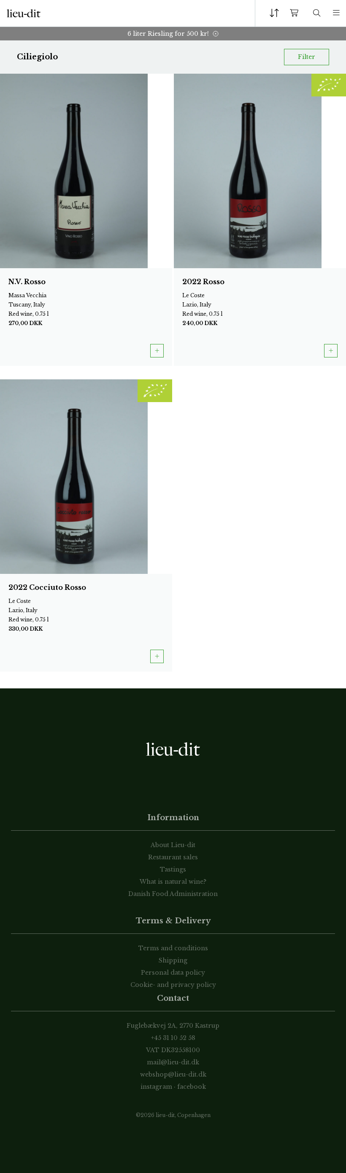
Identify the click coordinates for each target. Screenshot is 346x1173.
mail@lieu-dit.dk (173, 1062)
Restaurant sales (173, 857)
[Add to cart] (157, 350)
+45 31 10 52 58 (173, 1038)
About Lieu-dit (173, 845)
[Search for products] (317, 13)
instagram (156, 1086)
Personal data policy (173, 972)
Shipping (173, 960)
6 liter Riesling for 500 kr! (168, 33)
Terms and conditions (173, 948)
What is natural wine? (173, 881)
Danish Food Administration (173, 894)
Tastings (173, 869)
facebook (191, 1086)
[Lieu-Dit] (24, 13)
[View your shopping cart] (295, 13)
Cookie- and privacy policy (173, 985)
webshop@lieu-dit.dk (173, 1074)
